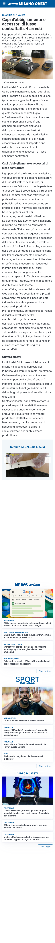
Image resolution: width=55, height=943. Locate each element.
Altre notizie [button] (45, 671)
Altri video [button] (45, 846)
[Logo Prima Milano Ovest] (27, 4)
